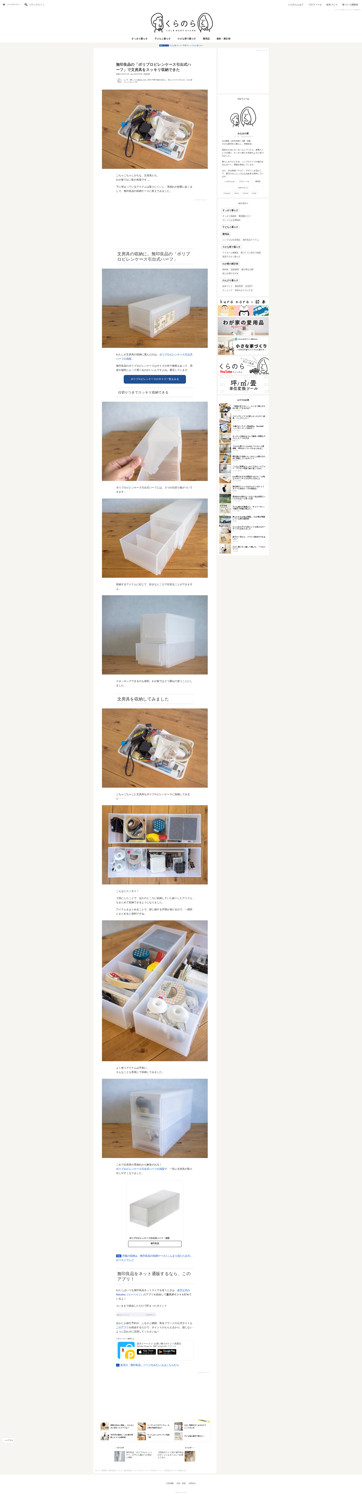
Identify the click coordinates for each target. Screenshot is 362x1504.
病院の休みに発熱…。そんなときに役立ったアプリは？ (122, 1426)
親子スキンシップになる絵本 (239, 173)
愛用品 (257, 181)
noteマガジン (243, 187)
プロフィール (244, 181)
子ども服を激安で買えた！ (194, 1436)
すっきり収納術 (229, 216)
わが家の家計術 (230, 263)
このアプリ (122, 1327)
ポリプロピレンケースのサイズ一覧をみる (155, 379)
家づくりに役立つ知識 (251, 252)
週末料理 (239, 286)
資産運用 (235, 269)
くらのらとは (229, 181)
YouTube (245, 193)
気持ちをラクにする (244, 290)
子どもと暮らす (230, 226)
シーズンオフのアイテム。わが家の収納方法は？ (158, 1426)
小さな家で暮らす (231, 246)
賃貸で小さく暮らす (231, 256)
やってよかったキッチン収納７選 (158, 1436)
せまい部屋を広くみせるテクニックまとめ (195, 1426)
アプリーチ (172, 1346)
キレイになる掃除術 (231, 220)
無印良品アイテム (251, 239)
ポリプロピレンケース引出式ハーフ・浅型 (149, 1238)
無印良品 (155, 1243)
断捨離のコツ (245, 216)
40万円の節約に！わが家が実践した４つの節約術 (121, 1436)
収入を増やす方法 (230, 273)
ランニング (227, 290)
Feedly (254, 193)
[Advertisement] (130, 222)
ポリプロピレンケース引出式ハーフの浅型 (140, 1168)
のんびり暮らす (230, 280)
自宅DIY (249, 286)
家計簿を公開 (247, 269)
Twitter (236, 193)
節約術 (225, 269)
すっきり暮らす (230, 210)
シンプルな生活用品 (231, 239)
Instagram (227, 193)
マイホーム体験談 (230, 252)
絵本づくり (227, 286)
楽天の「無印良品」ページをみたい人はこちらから (149, 1364)
